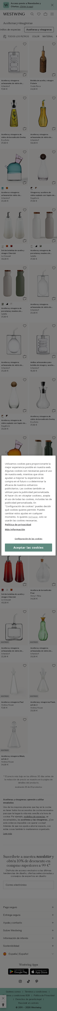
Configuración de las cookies (28, 539)
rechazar (33, 516)
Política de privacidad (18, 524)
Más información (15, 529)
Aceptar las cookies (28, 547)
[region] (28, 505)
